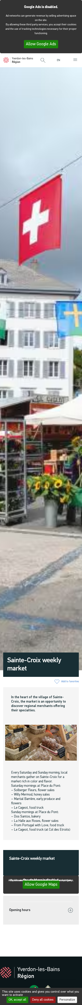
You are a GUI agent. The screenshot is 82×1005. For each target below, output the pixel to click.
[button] (43, 60)
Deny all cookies (43, 999)
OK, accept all (17, 999)
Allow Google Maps (41, 885)
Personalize (67, 999)
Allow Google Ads (41, 44)
